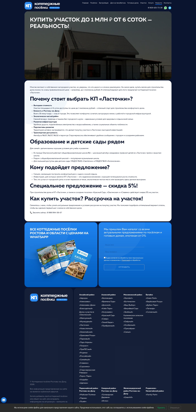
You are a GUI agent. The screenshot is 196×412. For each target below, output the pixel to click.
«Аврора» (83, 298)
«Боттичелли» (129, 302)
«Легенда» (150, 309)
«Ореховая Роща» (87, 335)
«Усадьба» (83, 380)
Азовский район (108, 295)
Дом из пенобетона (118, 3)
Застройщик (104, 3)
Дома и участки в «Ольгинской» (86, 313)
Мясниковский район (133, 295)
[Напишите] (170, 8)
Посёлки (93, 3)
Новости (158, 3)
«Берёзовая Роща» (154, 302)
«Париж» (83, 398)
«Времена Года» (108, 302)
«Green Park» (151, 298)
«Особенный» (129, 325)
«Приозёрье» (129, 329)
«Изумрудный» (85, 322)
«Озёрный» (128, 322)
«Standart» (128, 298)
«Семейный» (84, 360)
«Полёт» (82, 402)
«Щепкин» (83, 383)
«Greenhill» (128, 397)
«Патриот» (83, 346)
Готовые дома (132, 3)
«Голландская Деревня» (107, 396)
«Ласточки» (84, 325)
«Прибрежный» (108, 326)
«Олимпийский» (86, 332)
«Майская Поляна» (87, 395)
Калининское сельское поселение (133, 317)
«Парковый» (84, 339)
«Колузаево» (107, 312)
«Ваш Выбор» (129, 305)
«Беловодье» (107, 298)
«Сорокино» (84, 367)
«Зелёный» (128, 312)
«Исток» (104, 401)
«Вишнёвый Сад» (131, 309)
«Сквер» (105, 319)
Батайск (149, 295)
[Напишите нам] (4, 400)
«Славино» (84, 363)
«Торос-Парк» (85, 376)
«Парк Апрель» (85, 342)
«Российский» (85, 356)
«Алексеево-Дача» (87, 305)
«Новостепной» (86, 329)
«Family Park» (151, 395)
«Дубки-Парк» (152, 305)
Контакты (168, 3)
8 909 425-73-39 (155, 8)
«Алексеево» (84, 302)
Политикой (126, 260)
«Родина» (83, 353)
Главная (85, 3)
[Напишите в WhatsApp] (165, 8)
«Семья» (127, 332)
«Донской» (106, 305)
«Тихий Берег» (107, 322)
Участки (143, 3)
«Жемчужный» (85, 318)
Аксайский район (86, 295)
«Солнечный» (151, 312)
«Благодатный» (86, 309)
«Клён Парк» (106, 309)
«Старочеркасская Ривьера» (87, 371)
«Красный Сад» (108, 315)
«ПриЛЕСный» (85, 349)
